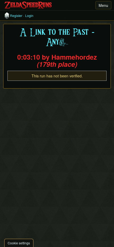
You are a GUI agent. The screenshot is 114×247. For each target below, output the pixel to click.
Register (16, 16)
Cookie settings (19, 243)
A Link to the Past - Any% (57, 37)
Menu (103, 5)
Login (29, 16)
